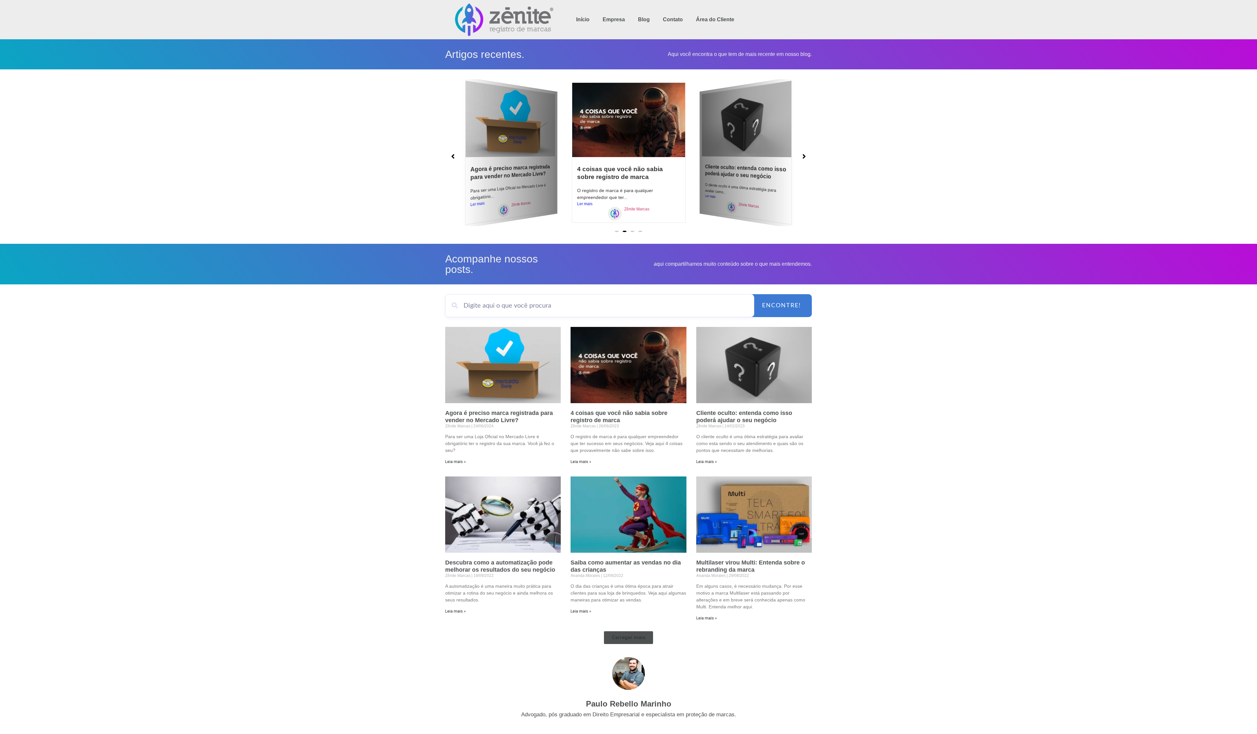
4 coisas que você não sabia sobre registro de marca (619, 416)
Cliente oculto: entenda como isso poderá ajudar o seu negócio (745, 172)
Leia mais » (455, 461)
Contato (673, 19)
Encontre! (781, 306)
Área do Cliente (715, 19)
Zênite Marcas (521, 204)
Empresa (614, 19)
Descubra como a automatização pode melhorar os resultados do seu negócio (500, 566)
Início (583, 19)
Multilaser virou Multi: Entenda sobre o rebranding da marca (750, 566)
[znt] (503, 211)
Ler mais (477, 204)
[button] (617, 231)
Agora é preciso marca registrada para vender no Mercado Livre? (510, 172)
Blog (644, 19)
